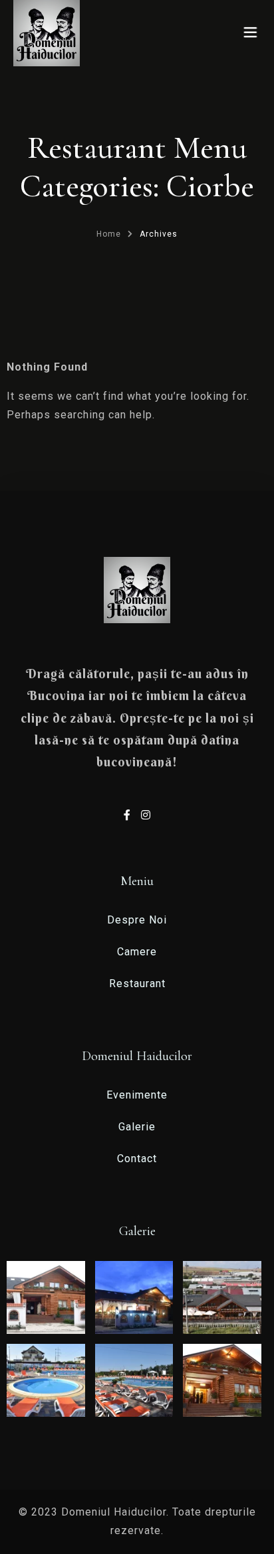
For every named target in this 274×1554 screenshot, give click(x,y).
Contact (137, 1158)
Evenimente (137, 1095)
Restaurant (137, 983)
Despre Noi (137, 920)
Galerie (137, 1126)
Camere (137, 951)
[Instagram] (146, 815)
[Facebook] (129, 815)
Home (108, 234)
